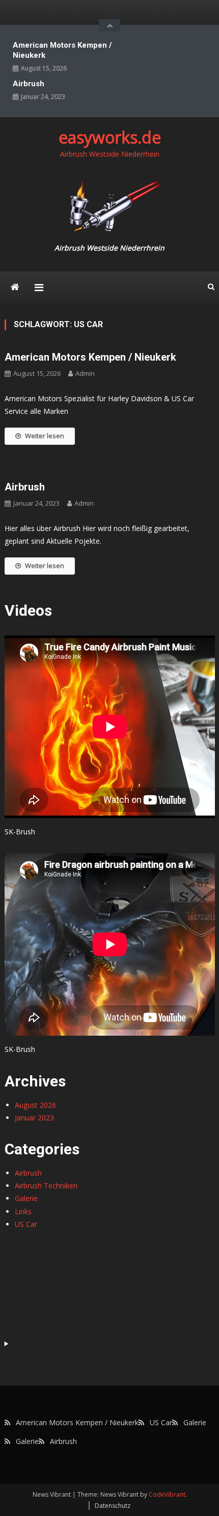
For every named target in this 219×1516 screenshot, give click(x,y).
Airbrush (28, 83)
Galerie (26, 1198)
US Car (26, 1224)
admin (85, 373)
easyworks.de (110, 137)
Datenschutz (112, 1505)
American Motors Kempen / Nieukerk (62, 50)
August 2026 (35, 1105)
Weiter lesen (44, 435)
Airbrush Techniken (46, 1185)
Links (23, 1211)
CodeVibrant (167, 1494)
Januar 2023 (34, 1117)
